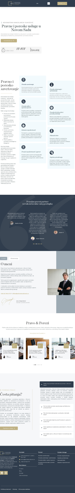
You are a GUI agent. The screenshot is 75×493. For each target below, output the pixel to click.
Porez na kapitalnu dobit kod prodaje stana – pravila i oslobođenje (10, 352)
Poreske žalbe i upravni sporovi (26, 107)
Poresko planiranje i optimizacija (56, 90)
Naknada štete (54, 135)
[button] (48, 3)
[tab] (3, 258)
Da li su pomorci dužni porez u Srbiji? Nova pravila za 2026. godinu (35, 352)
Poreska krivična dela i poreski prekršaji (56, 113)
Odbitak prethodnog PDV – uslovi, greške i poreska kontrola (61, 352)
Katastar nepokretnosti (28, 130)
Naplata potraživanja (56, 157)
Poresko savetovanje (28, 84)
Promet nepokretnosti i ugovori (31, 152)
